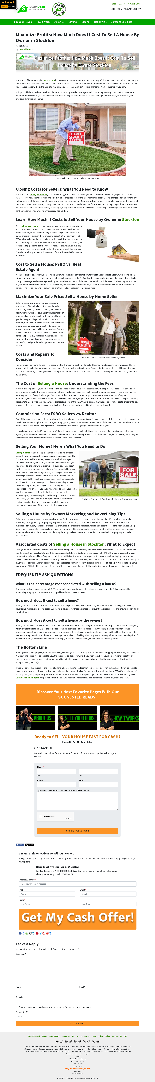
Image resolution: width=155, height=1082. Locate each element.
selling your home (30, 226)
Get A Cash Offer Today (37, 1036)
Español (85, 22)
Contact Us (117, 1036)
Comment (21, 954)
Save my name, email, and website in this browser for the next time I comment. (55, 1007)
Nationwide (100, 22)
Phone (40, 780)
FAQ (120, 3)
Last (80, 775)
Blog (114, 3)
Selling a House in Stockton (79, 544)
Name (40, 767)
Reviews (72, 22)
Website (19, 997)
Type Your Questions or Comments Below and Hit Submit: (63, 790)
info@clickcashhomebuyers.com (77, 1069)
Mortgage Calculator (122, 22)
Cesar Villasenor (26, 49)
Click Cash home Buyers (27, 677)
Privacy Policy (104, 1036)
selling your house (38, 194)
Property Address (27, 879)
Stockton (130, 219)
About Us (59, 22)
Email (82, 780)
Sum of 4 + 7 (22, 1012)
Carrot (95, 1078)
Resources (85, 1036)
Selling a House (52, 383)
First (38, 775)
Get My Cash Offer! (132, 3)
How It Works (43, 22)
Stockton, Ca (48, 80)
